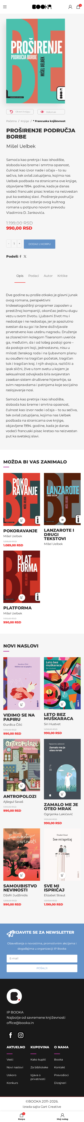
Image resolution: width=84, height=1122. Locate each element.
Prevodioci (61, 1075)
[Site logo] (42, 6)
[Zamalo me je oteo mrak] (62, 769)
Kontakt (59, 1067)
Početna (11, 121)
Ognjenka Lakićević (58, 814)
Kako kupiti (38, 1059)
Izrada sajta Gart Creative (42, 1107)
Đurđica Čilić (12, 724)
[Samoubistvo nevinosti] (21, 854)
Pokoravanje (20, 530)
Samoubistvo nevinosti (20, 888)
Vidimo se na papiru (19, 717)
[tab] (19, 275)
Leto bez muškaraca (58, 716)
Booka (58, 1059)
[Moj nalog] (70, 7)
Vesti (10, 1059)
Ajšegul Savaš (13, 802)
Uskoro (11, 1075)
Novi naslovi (15, 1067)
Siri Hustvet (52, 724)
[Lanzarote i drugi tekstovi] (62, 499)
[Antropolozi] (21, 765)
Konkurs (12, 1083)
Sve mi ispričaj (54, 888)
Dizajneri (60, 1083)
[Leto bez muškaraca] (62, 683)
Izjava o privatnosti (37, 1077)
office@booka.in (20, 1023)
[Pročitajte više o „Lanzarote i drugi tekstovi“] (62, 519)
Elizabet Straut (54, 895)
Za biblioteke (39, 1067)
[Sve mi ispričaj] (62, 854)
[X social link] (25, 256)
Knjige (25, 121)
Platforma (17, 607)
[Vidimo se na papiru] (21, 683)
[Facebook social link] (20, 256)
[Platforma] (21, 577)
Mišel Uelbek (21, 146)
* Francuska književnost (49, 121)
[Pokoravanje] (21, 499)
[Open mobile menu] (5, 7)
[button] (21, 520)
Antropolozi (19, 796)
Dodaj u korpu (40, 244)
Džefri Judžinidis (15, 895)
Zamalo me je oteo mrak (61, 806)
